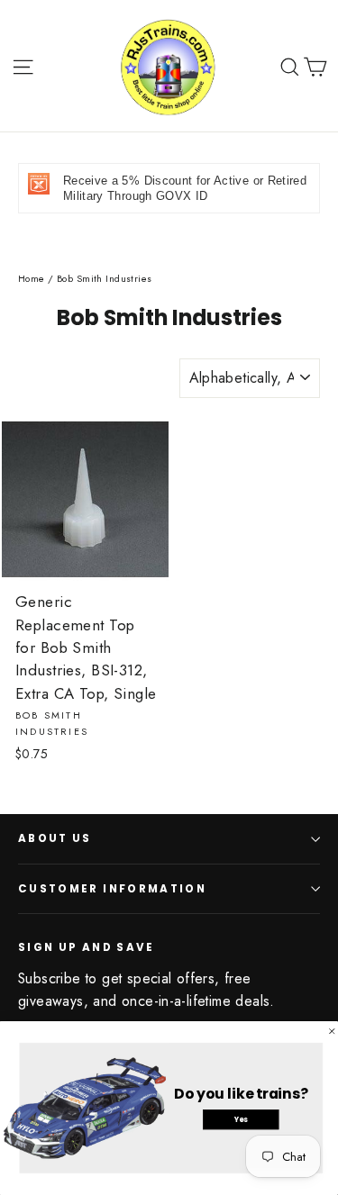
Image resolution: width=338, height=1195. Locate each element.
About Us (55, 838)
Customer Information (112, 889)
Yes (241, 1120)
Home (31, 278)
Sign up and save (86, 947)
